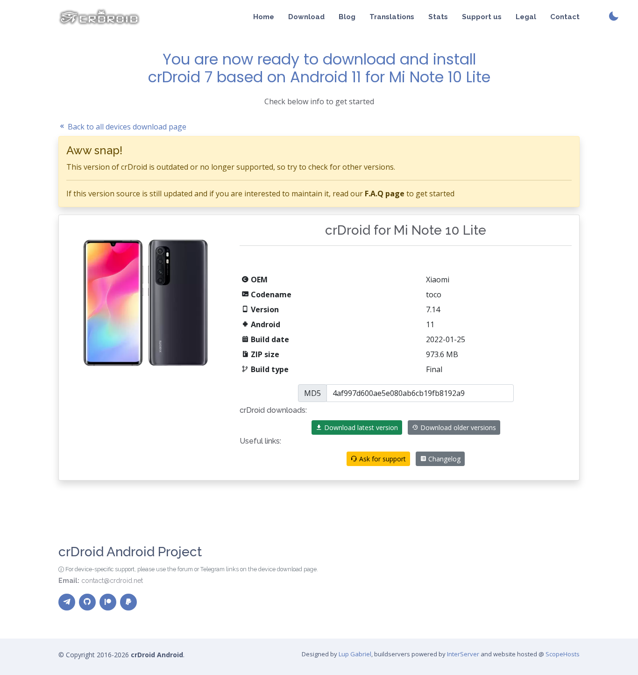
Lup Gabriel (355, 654)
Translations (391, 17)
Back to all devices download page (126, 127)
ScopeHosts (563, 654)
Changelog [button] (443, 458)
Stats (438, 17)
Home (263, 17)
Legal (526, 17)
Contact (565, 17)
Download (306, 17)
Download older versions (457, 427)
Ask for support (381, 458)
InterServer (463, 654)
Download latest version (360, 427)
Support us (482, 17)
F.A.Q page (384, 193)
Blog (347, 17)
